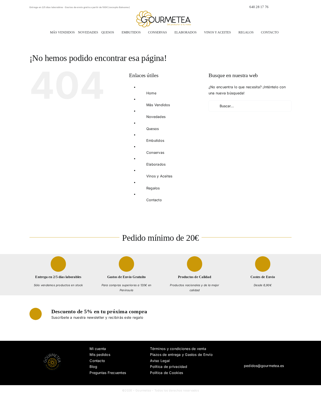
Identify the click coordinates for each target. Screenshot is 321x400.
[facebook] (258, 354)
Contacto (154, 200)
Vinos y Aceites (159, 176)
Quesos (152, 128)
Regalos (153, 188)
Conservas (155, 152)
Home (151, 93)
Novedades (156, 116)
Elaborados (156, 164)
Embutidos (155, 140)
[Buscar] (274, 7)
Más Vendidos (158, 105)
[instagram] (265, 354)
